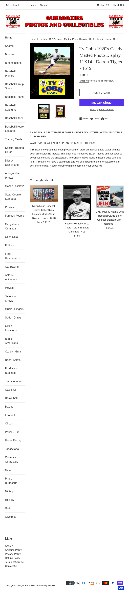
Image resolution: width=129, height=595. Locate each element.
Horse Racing (13, 440)
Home (8, 37)
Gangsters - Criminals (12, 226)
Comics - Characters (11, 459)
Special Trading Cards (14, 150)
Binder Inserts (13, 62)
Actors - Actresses (11, 277)
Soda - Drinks (13, 317)
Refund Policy (12, 558)
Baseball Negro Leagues (14, 128)
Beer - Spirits (12, 360)
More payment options (102, 109)
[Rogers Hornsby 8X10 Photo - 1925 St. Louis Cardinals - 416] (77, 202)
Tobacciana (12, 449)
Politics (9, 245)
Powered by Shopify (45, 585)
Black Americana (11, 341)
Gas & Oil (10, 389)
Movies (9, 287)
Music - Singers (14, 309)
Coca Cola (11, 236)
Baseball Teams (14, 96)
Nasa (8, 470)
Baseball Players (10, 73)
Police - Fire (12, 432)
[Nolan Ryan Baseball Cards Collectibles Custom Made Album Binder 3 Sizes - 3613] (44, 193)
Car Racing (12, 266)
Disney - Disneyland (12, 162)
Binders (9, 54)
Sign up (44, 5)
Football (10, 415)
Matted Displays (14, 186)
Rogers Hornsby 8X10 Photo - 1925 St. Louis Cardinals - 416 (77, 227)
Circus (9, 423)
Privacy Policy (13, 553)
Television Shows (11, 298)
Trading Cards (13, 139)
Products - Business (11, 370)
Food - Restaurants (12, 256)
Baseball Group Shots (14, 86)
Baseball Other (14, 118)
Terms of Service (14, 562)
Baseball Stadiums (10, 107)
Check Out (118, 5)
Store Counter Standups (13, 196)
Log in (33, 5)
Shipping (84, 80)
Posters (9, 207)
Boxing (9, 406)
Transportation (13, 381)
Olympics (10, 516)
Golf (7, 508)
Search (9, 46)
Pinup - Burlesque (11, 480)
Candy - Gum (13, 351)
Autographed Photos (12, 175)
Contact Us (11, 566)
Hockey (9, 499)
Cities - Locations (11, 328)
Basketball (11, 398)
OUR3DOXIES (28, 585)
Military (9, 491)
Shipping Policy (13, 549)
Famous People (14, 215)
